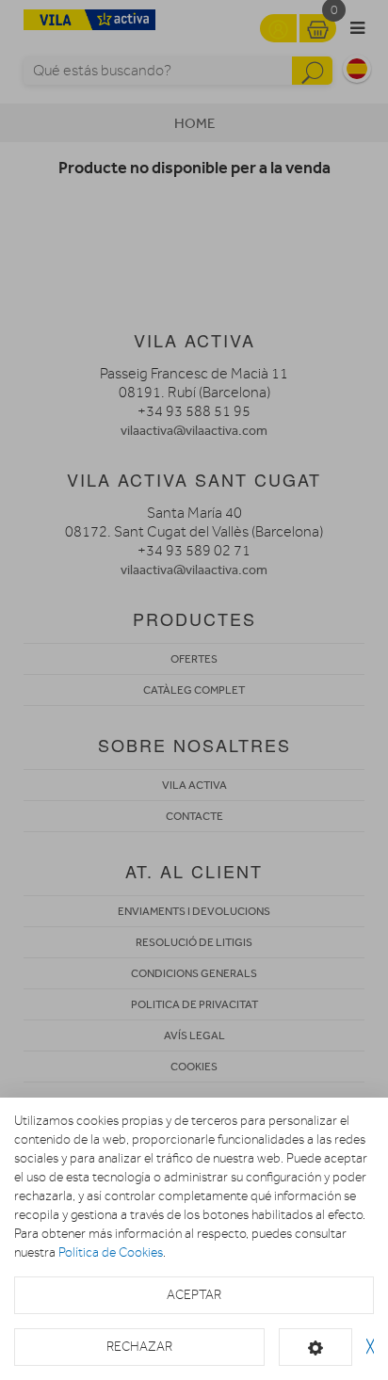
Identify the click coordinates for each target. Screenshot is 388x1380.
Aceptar (194, 1295)
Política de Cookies (110, 1252)
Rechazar (139, 1347)
